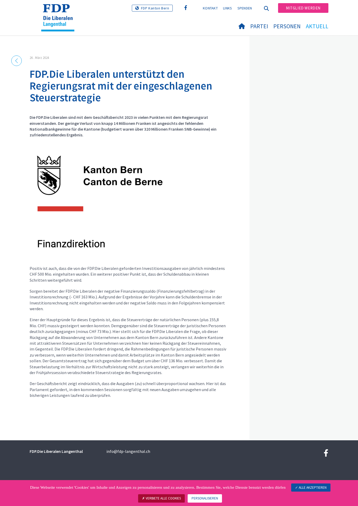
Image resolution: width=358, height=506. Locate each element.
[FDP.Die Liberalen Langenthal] (60, 10)
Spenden (244, 8)
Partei (259, 26)
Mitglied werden (303, 7)
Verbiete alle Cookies (163, 498)
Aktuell (317, 26)
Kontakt (210, 8)
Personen (287, 26)
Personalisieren (205, 498)
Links (227, 8)
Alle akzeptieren (312, 487)
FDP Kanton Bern (155, 8)
